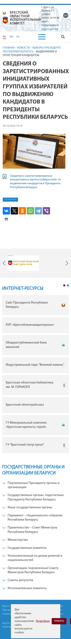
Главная (9, 47)
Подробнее (43, 621)
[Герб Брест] (5, 20)
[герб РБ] (4, 13)
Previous (5, 263)
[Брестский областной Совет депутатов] (23, 263)
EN (18, 37)
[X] (14, 210)
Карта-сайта (10, 623)
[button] (41, 36)
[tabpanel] (35, 375)
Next (66, 263)
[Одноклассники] (22, 210)
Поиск (62, 36)
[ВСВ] (65, 15)
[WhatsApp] (30, 210)
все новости (10, 199)
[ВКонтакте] (6, 210)
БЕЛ (11, 37)
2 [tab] (68, 285)
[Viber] (46, 210)
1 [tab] (64, 285)
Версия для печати (6, 218)
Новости (23, 47)
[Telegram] (38, 210)
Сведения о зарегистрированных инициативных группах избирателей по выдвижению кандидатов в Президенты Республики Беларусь (35, 182)
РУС (4, 37)
